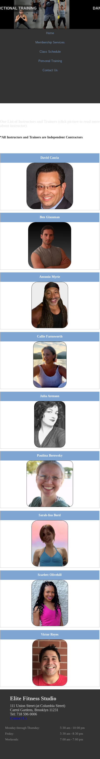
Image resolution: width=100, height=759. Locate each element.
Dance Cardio (16, 8)
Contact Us (50, 70)
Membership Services (50, 42)
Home (50, 33)
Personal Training (50, 61)
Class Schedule (50, 51)
